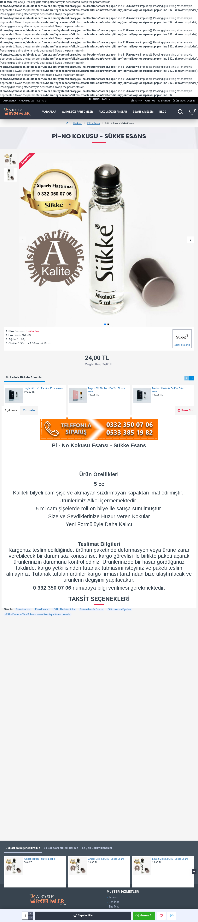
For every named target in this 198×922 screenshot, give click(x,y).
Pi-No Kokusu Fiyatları (119, 609)
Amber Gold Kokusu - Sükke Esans (106, 859)
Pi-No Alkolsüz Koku (64, 609)
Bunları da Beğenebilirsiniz (23, 847)
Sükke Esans (93, 123)
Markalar (77, 123)
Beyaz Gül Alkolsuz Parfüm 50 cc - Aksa (106, 390)
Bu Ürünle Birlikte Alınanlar (24, 377)
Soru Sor (187, 410)
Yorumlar (29, 410)
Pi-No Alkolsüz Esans (91, 609)
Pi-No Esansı (42, 609)
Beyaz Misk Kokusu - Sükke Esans (170, 859)
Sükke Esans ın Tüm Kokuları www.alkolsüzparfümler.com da (37, 614)
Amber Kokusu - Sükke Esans (39, 859)
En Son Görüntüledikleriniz (61, 847)
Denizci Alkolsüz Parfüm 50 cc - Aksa (169, 390)
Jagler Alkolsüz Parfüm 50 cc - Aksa (43, 388)
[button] (22, 240)
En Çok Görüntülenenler (97, 847)
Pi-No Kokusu (23, 609)
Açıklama (10, 410)
